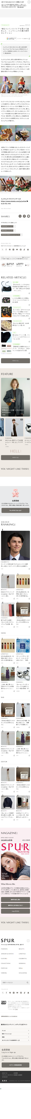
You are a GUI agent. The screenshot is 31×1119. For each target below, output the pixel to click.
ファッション (7, 257)
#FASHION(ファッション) (7, 226)
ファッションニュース (16, 257)
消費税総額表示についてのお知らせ (9, 1016)
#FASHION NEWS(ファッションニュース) (10, 234)
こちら (16, 1009)
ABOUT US (4, 1073)
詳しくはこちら (21, 7)
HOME (2, 257)
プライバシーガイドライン (7, 1075)
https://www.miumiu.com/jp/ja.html (13, 201)
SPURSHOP (5, 1077)
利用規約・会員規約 (18, 1075)
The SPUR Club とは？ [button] (15, 510)
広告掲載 (16, 1073)
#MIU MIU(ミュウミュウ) (7, 230)
